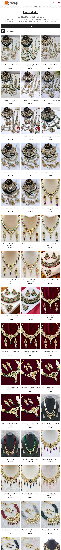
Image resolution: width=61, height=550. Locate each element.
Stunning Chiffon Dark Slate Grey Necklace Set (50, 388)
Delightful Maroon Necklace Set (50, 280)
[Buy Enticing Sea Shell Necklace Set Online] (30, 84)
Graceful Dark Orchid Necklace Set (50, 208)
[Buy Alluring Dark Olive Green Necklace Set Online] (50, 300)
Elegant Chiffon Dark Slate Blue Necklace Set (30, 424)
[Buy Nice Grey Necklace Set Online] (30, 156)
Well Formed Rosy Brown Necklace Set (50, 352)
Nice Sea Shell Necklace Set (30, 208)
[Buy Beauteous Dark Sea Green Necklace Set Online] (10, 228)
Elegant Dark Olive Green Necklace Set (10, 101)
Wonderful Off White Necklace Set (50, 424)
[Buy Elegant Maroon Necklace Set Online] (10, 514)
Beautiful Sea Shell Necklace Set (11, 64)
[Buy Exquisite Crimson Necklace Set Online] (10, 300)
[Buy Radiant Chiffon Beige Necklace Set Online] (10, 407)
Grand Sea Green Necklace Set (50, 530)
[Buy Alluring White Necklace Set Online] (50, 48)
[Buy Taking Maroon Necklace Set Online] (10, 443)
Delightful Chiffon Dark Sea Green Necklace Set (10, 388)
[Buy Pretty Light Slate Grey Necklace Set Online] (10, 478)
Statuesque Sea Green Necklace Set (10, 352)
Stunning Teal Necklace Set (30, 459)
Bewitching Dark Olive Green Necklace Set (50, 244)
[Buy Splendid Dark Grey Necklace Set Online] (10, 120)
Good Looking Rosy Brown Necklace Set (30, 280)
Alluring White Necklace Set (50, 64)
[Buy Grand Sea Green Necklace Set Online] (50, 514)
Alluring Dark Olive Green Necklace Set (50, 316)
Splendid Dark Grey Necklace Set (11, 136)
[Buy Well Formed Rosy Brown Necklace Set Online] (50, 336)
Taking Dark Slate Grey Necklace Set (50, 136)
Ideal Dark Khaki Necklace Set (30, 136)
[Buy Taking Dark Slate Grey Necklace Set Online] (50, 120)
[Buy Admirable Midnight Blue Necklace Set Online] (10, 264)
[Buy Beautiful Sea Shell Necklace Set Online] (10, 48)
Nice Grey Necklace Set (30, 172)
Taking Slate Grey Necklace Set (10, 172)
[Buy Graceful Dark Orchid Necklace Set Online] (50, 192)
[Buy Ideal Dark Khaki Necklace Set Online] (30, 120)
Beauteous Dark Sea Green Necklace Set (10, 244)
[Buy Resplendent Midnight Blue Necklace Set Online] (30, 336)
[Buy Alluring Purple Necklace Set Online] (50, 443)
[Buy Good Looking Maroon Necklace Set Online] (30, 228)
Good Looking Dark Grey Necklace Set (50, 172)
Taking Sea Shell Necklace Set (10, 208)
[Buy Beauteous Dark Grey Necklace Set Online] (30, 478)
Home (22, 6)
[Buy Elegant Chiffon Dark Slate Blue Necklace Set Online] (30, 407)
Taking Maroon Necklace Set (10, 459)
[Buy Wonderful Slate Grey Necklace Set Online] (30, 514)
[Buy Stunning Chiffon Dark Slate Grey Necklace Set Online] (50, 372)
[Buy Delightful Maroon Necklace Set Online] (50, 264)
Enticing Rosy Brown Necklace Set (50, 100)
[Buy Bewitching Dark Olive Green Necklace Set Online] (50, 228)
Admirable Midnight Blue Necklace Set (10, 280)
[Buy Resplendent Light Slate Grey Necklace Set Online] (30, 48)
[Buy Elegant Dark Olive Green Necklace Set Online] (10, 84)
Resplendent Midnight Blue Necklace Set (30, 352)
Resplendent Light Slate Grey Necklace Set (30, 65)
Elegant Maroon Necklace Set (11, 530)
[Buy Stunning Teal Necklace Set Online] (30, 443)
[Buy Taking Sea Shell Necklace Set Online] (10, 192)
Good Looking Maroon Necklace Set (30, 244)
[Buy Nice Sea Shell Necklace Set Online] (30, 192)
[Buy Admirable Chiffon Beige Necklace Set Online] (30, 372)
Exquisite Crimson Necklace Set (10, 315)
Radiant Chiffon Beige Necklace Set (10, 424)
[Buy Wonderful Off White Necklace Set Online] (50, 407)
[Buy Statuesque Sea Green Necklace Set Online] (10, 336)
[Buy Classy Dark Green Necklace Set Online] (30, 300)
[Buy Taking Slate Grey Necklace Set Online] (10, 156)
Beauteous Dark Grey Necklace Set (30, 494)
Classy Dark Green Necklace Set (30, 315)
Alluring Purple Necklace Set (50, 459)
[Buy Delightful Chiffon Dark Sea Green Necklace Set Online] (10, 372)
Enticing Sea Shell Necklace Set (30, 100)
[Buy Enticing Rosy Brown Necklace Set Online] (50, 84)
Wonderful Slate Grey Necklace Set (30, 530)
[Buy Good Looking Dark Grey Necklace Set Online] (50, 156)
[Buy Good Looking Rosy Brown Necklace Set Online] (30, 264)
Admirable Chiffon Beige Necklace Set (30, 388)
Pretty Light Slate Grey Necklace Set (10, 494)
